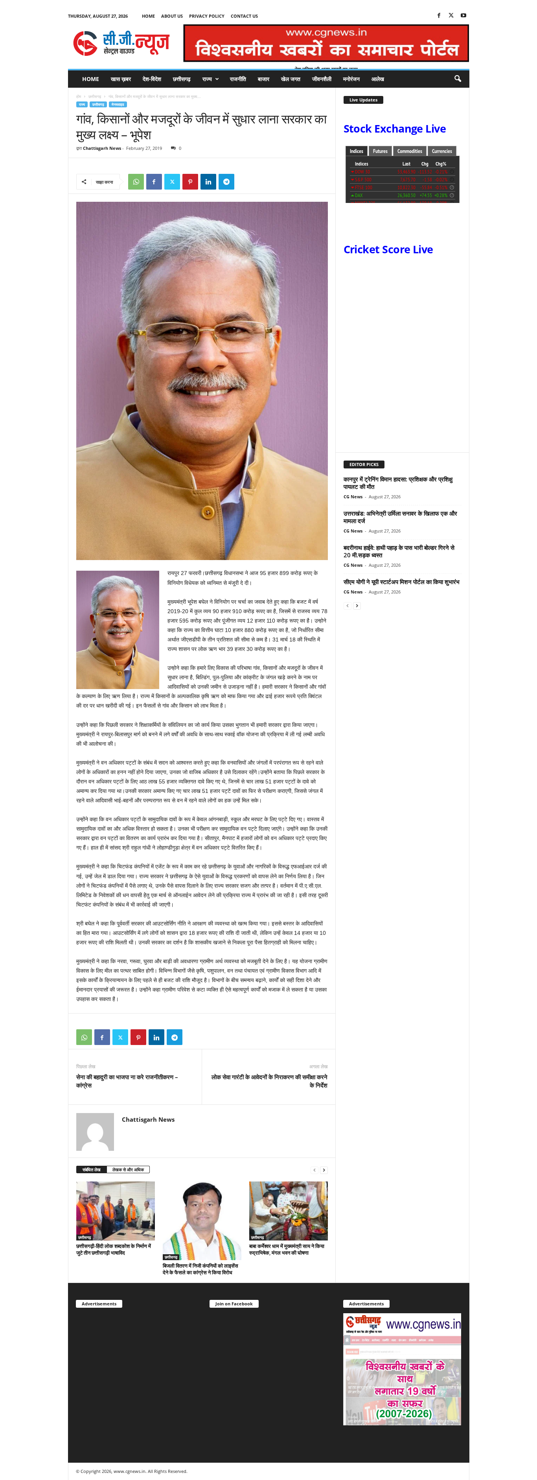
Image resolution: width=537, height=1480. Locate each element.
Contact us (244, 16)
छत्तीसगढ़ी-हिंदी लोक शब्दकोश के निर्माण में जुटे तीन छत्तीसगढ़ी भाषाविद (113, 1249)
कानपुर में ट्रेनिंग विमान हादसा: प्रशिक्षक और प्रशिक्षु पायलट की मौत (398, 482)
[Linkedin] (208, 182)
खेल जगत (290, 79)
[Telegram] (226, 182)
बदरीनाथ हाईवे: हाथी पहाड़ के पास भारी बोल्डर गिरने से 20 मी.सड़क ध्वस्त (399, 551)
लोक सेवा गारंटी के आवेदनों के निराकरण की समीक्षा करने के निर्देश (269, 1081)
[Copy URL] (244, 182)
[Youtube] (463, 16)
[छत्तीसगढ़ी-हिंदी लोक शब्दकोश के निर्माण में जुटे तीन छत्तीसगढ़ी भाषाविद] (115, 1210)
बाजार (263, 79)
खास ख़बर (121, 79)
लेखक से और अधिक (128, 1169)
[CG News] (121, 43)
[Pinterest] (190, 182)
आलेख (377, 79)
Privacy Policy (206, 16)
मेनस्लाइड (118, 104)
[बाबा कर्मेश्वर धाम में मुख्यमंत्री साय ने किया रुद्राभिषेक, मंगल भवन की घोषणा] (288, 1210)
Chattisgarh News (102, 148)
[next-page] (324, 1170)
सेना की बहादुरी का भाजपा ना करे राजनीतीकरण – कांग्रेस (127, 1081)
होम (78, 96)
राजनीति (238, 79)
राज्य (207, 79)
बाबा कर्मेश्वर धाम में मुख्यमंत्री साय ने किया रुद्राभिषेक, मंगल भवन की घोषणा (286, 1249)
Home (148, 16)
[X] (451, 16)
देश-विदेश (152, 79)
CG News (353, 496)
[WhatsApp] (136, 182)
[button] (457, 79)
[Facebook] (439, 16)
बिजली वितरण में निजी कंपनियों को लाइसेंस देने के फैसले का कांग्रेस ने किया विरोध (200, 1269)
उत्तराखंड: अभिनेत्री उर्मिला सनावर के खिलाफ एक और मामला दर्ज (400, 517)
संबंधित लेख (92, 1169)
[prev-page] (314, 1170)
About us (172, 16)
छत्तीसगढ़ (182, 79)
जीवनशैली (321, 79)
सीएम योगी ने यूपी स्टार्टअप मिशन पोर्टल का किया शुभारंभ (402, 582)
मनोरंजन (351, 79)
